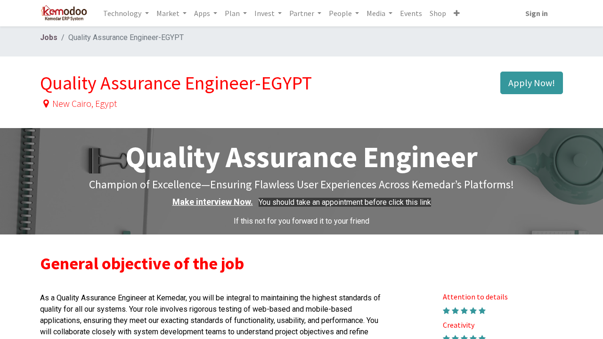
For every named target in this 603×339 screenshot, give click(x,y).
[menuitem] (411, 13)
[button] (457, 13)
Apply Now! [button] (531, 83)
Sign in (536, 13)
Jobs (48, 37)
